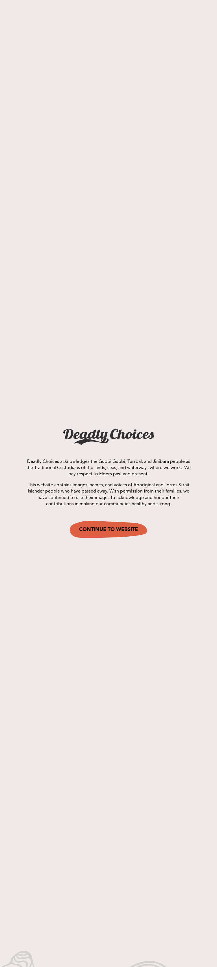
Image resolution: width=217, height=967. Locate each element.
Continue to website (108, 529)
